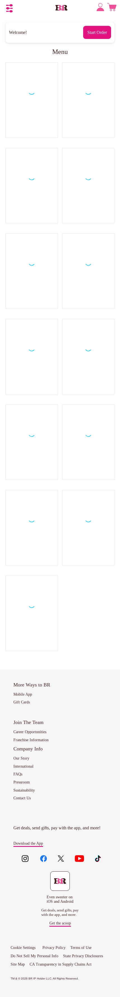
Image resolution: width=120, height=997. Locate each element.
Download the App (28, 843)
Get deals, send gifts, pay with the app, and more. (60, 912)
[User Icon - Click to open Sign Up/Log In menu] (101, 8)
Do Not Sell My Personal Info (34, 956)
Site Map (18, 964)
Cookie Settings (23, 948)
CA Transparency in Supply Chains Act (61, 964)
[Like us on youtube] (79, 859)
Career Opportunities (29, 732)
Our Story (21, 758)
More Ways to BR (31, 685)
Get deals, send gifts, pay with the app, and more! (56, 827)
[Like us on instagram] (25, 859)
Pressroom (21, 782)
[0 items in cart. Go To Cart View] (112, 8)
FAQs (17, 774)
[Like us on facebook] (43, 859)
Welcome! (18, 32)
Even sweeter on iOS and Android (60, 899)
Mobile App (22, 694)
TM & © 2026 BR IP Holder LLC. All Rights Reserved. (45, 978)
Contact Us (22, 798)
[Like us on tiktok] (97, 859)
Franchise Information (31, 740)
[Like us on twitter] (61, 859)
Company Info (28, 749)
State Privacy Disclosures (83, 956)
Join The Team (28, 722)
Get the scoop (60, 923)
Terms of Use (81, 948)
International (23, 766)
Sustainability (24, 790)
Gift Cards (21, 702)
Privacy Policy (54, 948)
